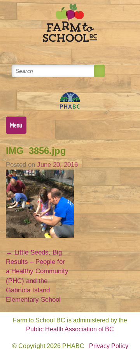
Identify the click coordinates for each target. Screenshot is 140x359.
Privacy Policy (108, 346)
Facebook (61, 50)
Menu (16, 125)
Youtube (79, 50)
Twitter (42, 50)
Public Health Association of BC (70, 329)
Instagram (98, 50)
